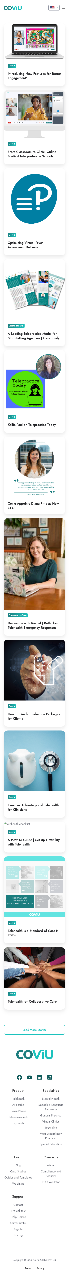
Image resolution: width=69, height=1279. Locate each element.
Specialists (50, 1128)
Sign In (18, 1229)
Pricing (18, 1235)
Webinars (18, 1184)
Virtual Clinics (50, 1122)
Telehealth (18, 1099)
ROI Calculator (51, 1182)
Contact (18, 1205)
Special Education (51, 1144)
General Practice (50, 1115)
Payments (18, 1123)
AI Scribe (18, 1105)
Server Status (18, 1223)
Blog (18, 1165)
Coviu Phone (18, 1111)
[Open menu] (63, 8)
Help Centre (18, 1217)
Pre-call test (18, 1211)
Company (50, 1157)
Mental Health (51, 1099)
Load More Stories (34, 1030)
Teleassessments (18, 1117)
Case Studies (18, 1171)
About (51, 1165)
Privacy (40, 1268)
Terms (28, 1268)
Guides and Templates (18, 1177)
